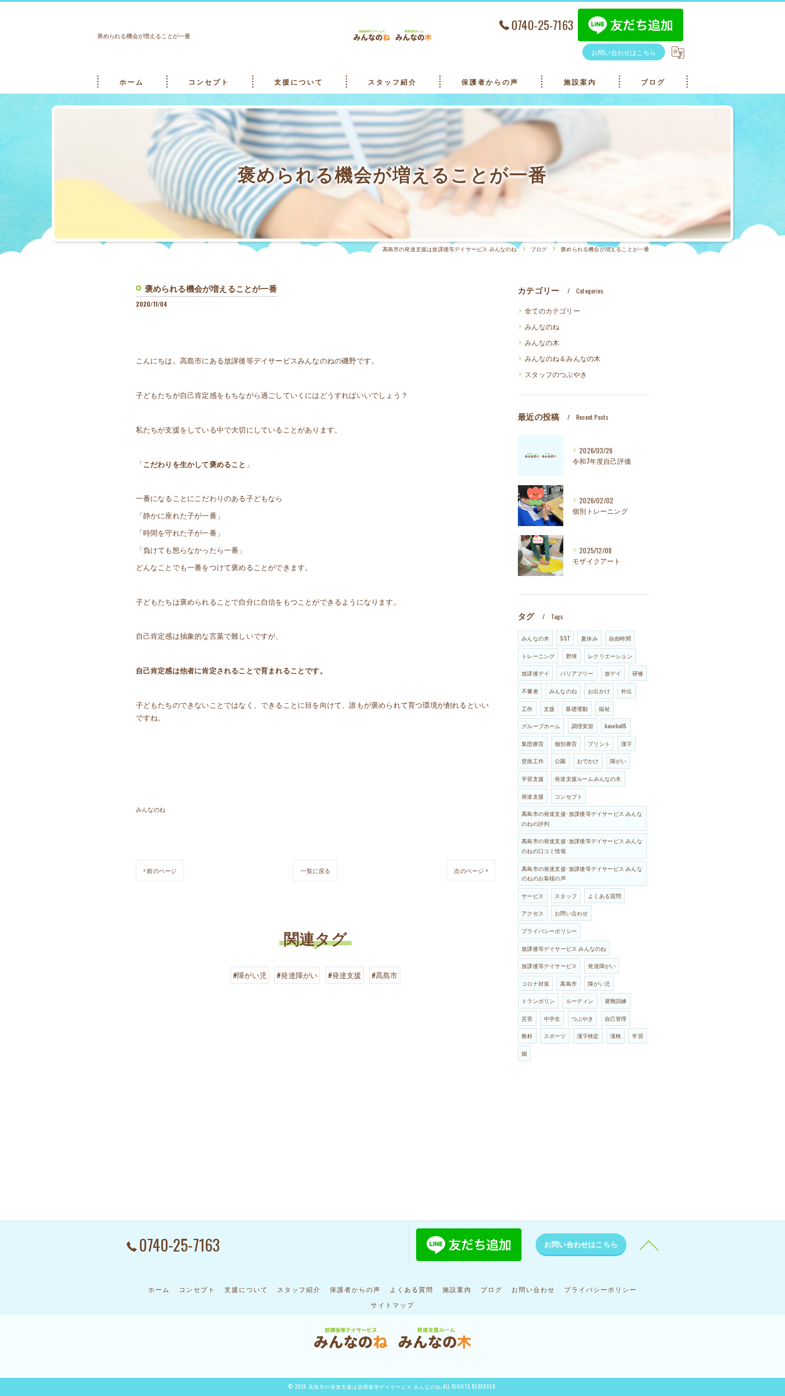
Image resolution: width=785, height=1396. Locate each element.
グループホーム (541, 726)
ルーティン (580, 1000)
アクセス (533, 913)
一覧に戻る (315, 870)
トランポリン (538, 1000)
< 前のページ (160, 870)
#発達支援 (345, 975)
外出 (626, 691)
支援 (549, 708)
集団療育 (533, 743)
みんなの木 (542, 342)
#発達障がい (297, 975)
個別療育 (566, 743)
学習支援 (533, 778)
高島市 (568, 983)
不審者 (530, 691)
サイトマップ (392, 1304)
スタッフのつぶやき (556, 374)
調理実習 (582, 726)
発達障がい (602, 965)
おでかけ (588, 761)
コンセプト (568, 796)
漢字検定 (588, 1035)
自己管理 (616, 1018)
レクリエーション (610, 656)
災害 (527, 1018)
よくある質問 (604, 895)
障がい (618, 761)
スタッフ (566, 895)
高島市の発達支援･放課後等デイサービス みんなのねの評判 (582, 818)
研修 (637, 673)
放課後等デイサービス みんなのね (564, 948)
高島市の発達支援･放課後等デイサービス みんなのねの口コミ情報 (582, 845)
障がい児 (599, 983)
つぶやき (582, 1018)
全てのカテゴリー (552, 310)
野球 (571, 656)
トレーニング (538, 656)
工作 (527, 708)
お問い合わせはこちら (623, 52)
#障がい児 (250, 975)
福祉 (604, 708)
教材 (527, 1035)
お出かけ (599, 691)
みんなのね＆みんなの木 (563, 358)
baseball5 (616, 726)
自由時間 (620, 638)
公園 (560, 761)
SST (565, 638)
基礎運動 (577, 708)
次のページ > (470, 870)
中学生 (552, 1018)
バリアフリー (576, 673)
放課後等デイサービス (549, 965)
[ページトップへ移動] (649, 1245)
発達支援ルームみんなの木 (588, 778)
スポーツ (555, 1035)
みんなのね (151, 809)
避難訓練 (616, 1000)
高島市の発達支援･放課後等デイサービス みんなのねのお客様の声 (582, 873)
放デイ (613, 673)
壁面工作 (533, 761)
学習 (637, 1035)
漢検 (615, 1035)
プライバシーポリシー (549, 930)
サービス (533, 895)
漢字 (626, 743)
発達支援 (533, 796)
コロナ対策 (535, 983)
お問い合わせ (571, 913)
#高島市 (385, 975)
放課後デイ (535, 673)
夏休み (589, 638)
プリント (599, 743)
